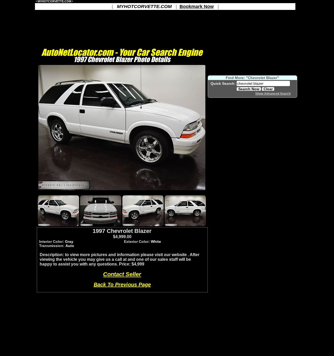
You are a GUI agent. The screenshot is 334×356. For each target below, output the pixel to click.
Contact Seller (122, 274)
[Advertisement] (122, 192)
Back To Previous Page (122, 284)
